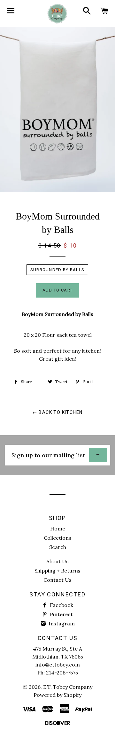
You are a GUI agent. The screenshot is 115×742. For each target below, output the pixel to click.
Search (57, 547)
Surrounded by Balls (57, 269)
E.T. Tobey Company (67, 687)
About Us (57, 561)
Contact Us (57, 580)
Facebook (61, 605)
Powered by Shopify (57, 695)
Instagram (61, 623)
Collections (57, 538)
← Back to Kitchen (58, 412)
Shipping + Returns (57, 570)
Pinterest (61, 614)
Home (57, 528)
